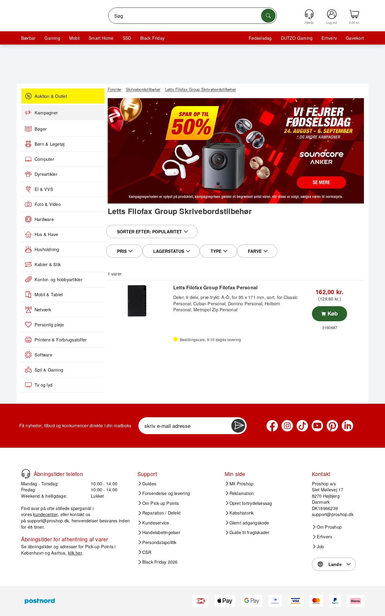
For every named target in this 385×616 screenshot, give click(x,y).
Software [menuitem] (43, 355)
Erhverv (329, 38)
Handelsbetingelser (161, 532)
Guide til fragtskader (249, 532)
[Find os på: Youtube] (317, 426)
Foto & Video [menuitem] (48, 204)
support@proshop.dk (48, 520)
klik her (75, 552)
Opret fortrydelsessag (250, 503)
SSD (127, 38)
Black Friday (152, 38)
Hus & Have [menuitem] (46, 234)
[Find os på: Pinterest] (332, 426)
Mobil (74, 38)
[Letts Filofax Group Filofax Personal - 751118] (140, 300)
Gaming (52, 38)
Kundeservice (155, 523)
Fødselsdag (260, 38)
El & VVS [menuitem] (44, 189)
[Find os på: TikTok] (302, 426)
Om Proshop (329, 527)
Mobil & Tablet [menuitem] (49, 294)
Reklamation (241, 493)
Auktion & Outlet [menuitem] (51, 96)
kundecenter (45, 514)
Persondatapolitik (159, 542)
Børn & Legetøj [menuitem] (49, 144)
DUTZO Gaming (297, 38)
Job (320, 546)
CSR (147, 552)
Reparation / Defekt (161, 513)
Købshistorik (241, 513)
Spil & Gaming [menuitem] (49, 370)
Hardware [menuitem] (44, 219)
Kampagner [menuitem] (46, 113)
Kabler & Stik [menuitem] (48, 264)
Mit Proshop (241, 484)
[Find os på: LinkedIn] (347, 426)
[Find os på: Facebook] (272, 426)
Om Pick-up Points (160, 503)
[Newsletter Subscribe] (238, 426)
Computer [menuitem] (44, 159)
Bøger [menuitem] (41, 129)
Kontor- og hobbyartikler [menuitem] (58, 279)
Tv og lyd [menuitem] (43, 385)
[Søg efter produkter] (268, 16)
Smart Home (101, 38)
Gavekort (355, 38)
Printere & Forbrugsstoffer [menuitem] (61, 340)
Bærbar (28, 38)
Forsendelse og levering (166, 493)
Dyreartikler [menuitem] (46, 174)
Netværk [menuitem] (43, 309)
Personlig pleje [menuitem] (49, 325)
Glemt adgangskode (249, 523)
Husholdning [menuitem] (47, 249)
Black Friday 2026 (160, 562)
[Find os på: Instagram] (287, 426)
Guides (149, 484)
